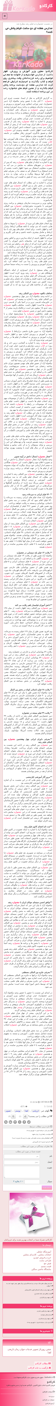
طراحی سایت (45, 1260)
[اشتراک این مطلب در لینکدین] (10, 1122)
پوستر (19, 1007)
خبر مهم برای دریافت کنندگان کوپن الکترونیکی (38, 1289)
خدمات (28, 1349)
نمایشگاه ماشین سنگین (41, 1269)
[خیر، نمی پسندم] (13, 1116)
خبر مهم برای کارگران (46, 1297)
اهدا (26, 1111)
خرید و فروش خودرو (42, 1258)
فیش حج (47, 1263)
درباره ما (51, 1396)
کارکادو (45, 5)
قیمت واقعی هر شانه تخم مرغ (43, 1293)
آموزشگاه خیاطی (44, 1252)
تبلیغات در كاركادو (48, 1399)
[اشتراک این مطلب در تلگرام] (29, 1122)
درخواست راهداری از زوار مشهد (42, 1134)
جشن (48, 1349)
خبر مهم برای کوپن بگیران (44, 1311)
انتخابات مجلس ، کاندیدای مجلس (37, 1255)
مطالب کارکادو (41, 1363)
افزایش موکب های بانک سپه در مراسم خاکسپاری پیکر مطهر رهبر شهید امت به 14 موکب (29, 1284)
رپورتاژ (41, 1349)
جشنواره (48, 101)
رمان (16, 1349)
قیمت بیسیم (46, 1266)
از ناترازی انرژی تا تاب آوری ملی (42, 1141)
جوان (22, 1349)
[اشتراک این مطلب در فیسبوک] (24, 1122)
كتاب (50, 142)
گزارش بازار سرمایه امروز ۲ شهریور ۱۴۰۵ (39, 1130)
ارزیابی (36, 1111)
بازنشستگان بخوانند (46, 1314)
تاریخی (11, 1349)
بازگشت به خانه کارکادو (38, 1368)
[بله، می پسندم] (25, 1116)
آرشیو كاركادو (50, 1403)
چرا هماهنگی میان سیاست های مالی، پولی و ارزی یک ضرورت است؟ (32, 1138)
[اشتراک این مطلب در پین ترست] (15, 1122)
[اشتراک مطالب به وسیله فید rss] (6, 1122)
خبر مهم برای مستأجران (45, 1318)
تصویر (8, 1111)
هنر (22, 244)
